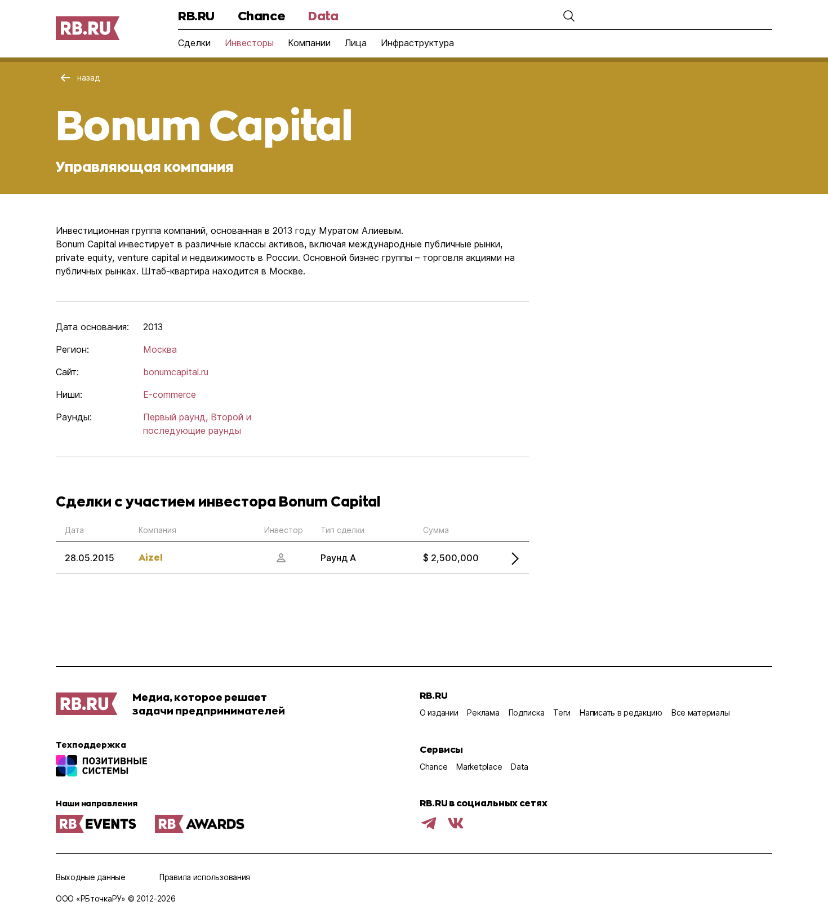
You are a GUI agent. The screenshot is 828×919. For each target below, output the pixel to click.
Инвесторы (249, 42)
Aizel (151, 557)
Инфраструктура (417, 42)
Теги (562, 712)
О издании (439, 712)
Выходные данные (91, 877)
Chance (261, 15)
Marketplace (479, 766)
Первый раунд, (175, 417)
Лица (356, 42)
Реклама (483, 712)
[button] (569, 16)
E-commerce (169, 394)
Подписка (527, 712)
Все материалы (700, 712)
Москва (160, 349)
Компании (309, 42)
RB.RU (196, 15)
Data (323, 15)
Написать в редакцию (621, 712)
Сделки (194, 42)
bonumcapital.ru (175, 372)
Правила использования (204, 877)
